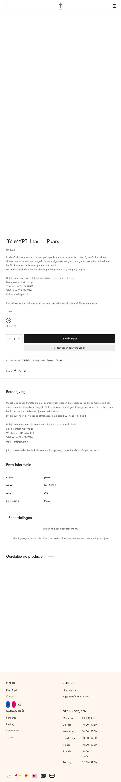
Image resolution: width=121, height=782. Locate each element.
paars (47, 477)
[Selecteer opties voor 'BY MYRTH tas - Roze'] (72, 578)
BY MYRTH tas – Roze (60, 603)
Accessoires (12, 730)
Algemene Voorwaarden (76, 696)
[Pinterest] (25, 371)
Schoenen (11, 718)
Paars (47, 501)
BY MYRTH (50, 485)
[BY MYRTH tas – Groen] (22, 582)
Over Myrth (12, 690)
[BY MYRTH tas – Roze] (60, 582)
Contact (10, 696)
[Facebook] (15, 371)
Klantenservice (70, 690)
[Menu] (7, 6)
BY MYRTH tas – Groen (22, 603)
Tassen (50, 360)
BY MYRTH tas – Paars (23, 653)
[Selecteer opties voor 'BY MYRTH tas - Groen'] (35, 578)
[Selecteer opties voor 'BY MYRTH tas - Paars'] (35, 627)
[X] (19, 371)
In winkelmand (69, 338)
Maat (9, 311)
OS (46, 493)
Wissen (12, 325)
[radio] (8, 320)
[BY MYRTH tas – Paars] (22, 632)
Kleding (10, 724)
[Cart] (114, 6)
